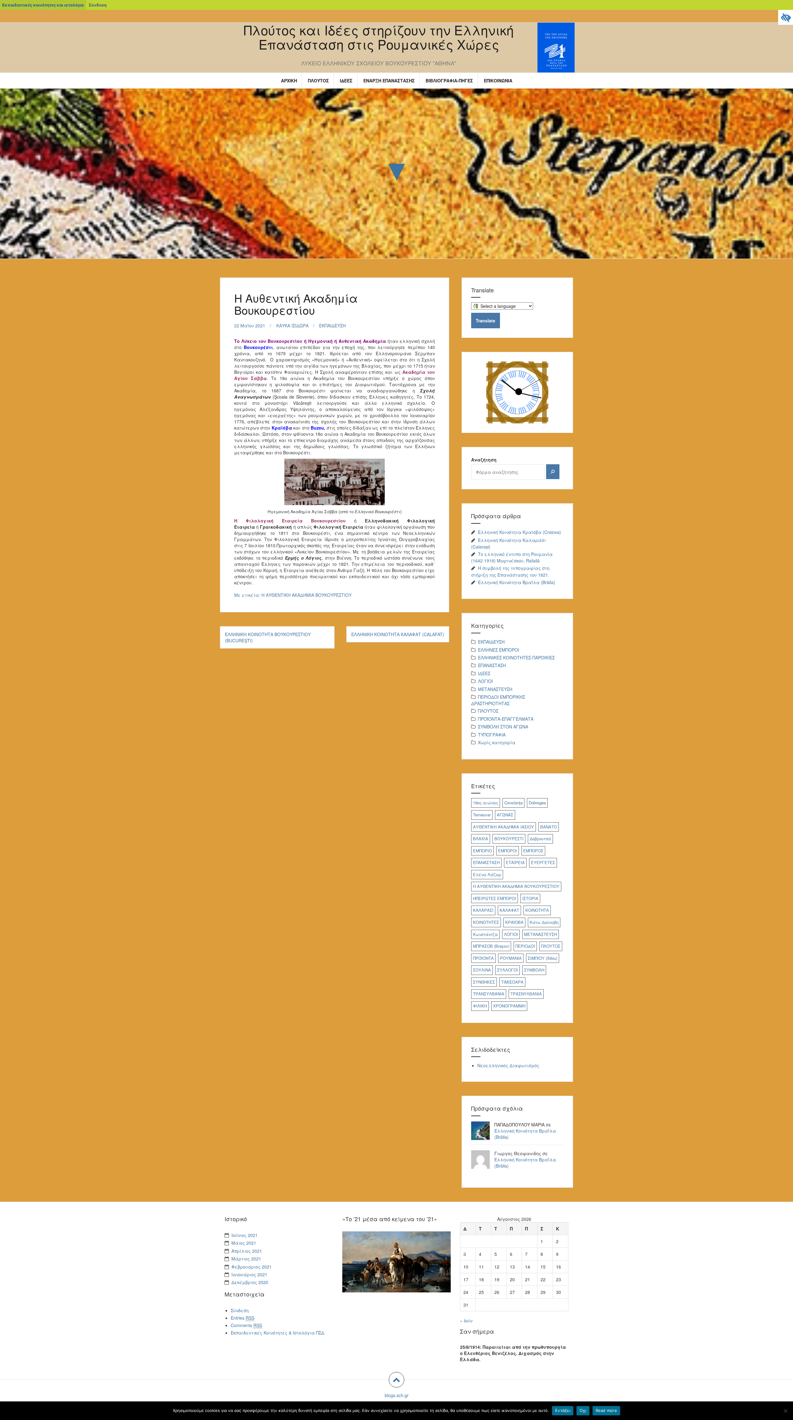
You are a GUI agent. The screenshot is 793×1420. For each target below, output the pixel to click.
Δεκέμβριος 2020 (249, 1282)
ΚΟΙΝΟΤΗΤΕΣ (486, 922)
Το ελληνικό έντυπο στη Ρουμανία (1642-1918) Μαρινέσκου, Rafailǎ (512, 557)
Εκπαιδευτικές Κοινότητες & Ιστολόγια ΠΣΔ (277, 1333)
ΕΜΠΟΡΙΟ (482, 851)
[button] (396, 1379)
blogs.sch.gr (397, 1395)
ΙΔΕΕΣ (346, 80)
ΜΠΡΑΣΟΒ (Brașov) (491, 946)
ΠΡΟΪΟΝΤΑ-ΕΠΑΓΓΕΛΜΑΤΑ (505, 719)
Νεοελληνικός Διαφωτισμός (508, 1065)
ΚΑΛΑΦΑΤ (509, 910)
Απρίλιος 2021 (246, 1251)
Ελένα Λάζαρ (487, 874)
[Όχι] (785, 1411)
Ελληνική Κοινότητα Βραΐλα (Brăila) (516, 582)
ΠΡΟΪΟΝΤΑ (483, 958)
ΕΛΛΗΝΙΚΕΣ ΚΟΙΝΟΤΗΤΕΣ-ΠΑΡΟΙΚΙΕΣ (516, 657)
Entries (242, 1318)
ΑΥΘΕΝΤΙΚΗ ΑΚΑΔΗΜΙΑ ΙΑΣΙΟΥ (503, 827)
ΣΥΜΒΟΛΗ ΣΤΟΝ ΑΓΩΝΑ (503, 726)
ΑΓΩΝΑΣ (505, 815)
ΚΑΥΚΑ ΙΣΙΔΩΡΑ (292, 325)
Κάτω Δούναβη (544, 922)
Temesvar (482, 815)
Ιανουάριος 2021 (249, 1274)
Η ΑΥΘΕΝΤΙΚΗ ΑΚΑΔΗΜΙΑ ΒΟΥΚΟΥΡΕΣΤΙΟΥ (306, 595)
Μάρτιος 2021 (246, 1259)
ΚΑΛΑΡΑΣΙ (483, 910)
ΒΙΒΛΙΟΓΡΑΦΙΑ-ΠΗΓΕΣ (449, 80)
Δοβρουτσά (540, 838)
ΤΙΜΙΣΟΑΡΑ (512, 982)
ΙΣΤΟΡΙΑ (530, 898)
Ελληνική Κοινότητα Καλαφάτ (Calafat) (397, 634)
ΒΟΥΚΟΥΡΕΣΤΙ (509, 838)
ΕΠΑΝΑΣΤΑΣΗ (492, 665)
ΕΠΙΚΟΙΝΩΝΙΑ (498, 80)
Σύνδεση (98, 4)
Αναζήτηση (484, 460)
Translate (485, 320)
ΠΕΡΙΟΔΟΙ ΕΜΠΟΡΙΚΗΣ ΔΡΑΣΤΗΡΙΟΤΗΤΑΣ (498, 700)
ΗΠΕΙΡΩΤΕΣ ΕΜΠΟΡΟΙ (494, 898)
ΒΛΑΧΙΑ (480, 838)
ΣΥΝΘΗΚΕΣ (484, 982)
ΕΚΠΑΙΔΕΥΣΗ (332, 325)
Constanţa (513, 803)
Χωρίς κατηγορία (496, 742)
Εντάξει (562, 1410)
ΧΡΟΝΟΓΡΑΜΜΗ (509, 1006)
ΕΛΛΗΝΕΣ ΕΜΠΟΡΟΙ (498, 650)
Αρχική (289, 80)
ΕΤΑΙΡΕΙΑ (515, 862)
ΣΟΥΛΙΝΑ (482, 970)
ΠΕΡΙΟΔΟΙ (525, 946)
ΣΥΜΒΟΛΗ (534, 970)
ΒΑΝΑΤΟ (548, 827)
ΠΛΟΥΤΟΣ (318, 80)
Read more (606, 1410)
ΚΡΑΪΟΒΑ (514, 922)
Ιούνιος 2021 (244, 1235)
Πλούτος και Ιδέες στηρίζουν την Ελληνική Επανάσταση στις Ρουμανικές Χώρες (379, 36)
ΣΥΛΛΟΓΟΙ (507, 970)
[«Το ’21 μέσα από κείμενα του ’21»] (396, 1261)
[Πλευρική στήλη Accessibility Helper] (785, 17)
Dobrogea (537, 803)
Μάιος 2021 (243, 1243)
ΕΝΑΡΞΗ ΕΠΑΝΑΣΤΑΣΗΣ (389, 80)
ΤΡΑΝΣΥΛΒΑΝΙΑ (488, 994)
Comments (246, 1325)
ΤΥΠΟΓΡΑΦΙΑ (492, 735)
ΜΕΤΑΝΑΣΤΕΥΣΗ (495, 689)
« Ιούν (466, 1320)
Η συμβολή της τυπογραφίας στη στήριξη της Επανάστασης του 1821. (510, 571)
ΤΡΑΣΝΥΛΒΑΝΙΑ (526, 994)
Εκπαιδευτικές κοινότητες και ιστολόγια (43, 4)
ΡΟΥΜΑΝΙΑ (511, 958)
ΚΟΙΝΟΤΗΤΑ (537, 910)
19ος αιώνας (485, 803)
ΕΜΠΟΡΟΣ (533, 851)
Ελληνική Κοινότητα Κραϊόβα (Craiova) (519, 532)
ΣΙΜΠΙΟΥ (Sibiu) (542, 958)
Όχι (583, 1410)
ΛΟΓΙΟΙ (485, 681)
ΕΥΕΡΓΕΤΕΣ (543, 862)
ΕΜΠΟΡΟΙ (507, 851)
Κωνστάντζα (485, 934)
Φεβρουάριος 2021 (251, 1267)
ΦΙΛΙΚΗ (480, 1006)
